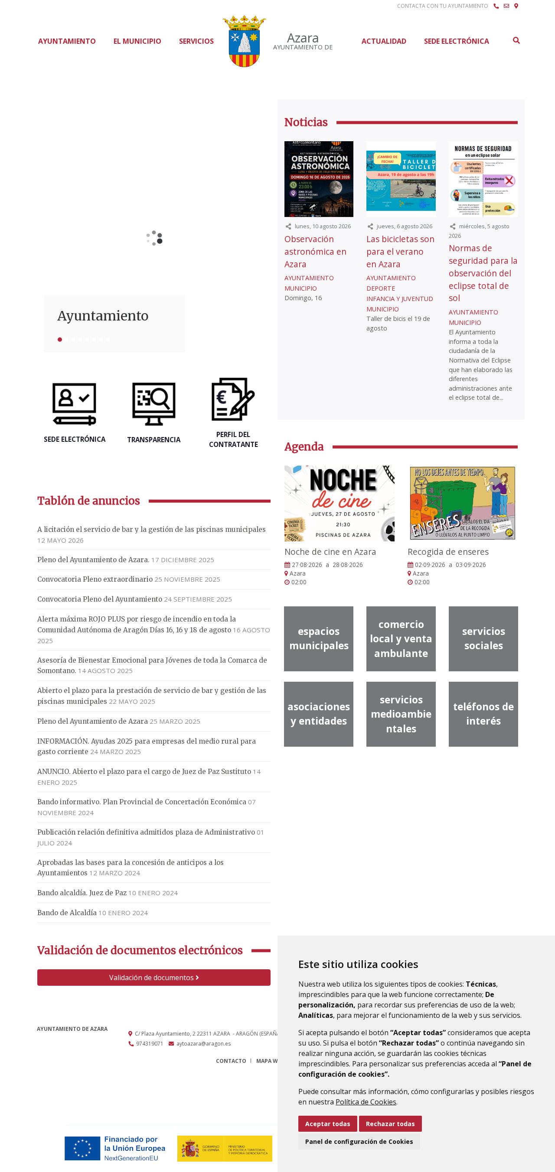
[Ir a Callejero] (516, 6)
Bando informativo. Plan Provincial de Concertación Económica (141, 802)
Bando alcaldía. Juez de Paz (82, 893)
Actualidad (384, 41)
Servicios (196, 41)
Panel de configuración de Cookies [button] (359, 1141)
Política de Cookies (366, 1102)
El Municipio (137, 41)
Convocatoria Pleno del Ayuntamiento (99, 599)
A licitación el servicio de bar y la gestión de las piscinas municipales (151, 529)
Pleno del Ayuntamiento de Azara (92, 721)
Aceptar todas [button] (327, 1124)
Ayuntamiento (67, 41)
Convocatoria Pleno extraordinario (95, 579)
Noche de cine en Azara (330, 551)
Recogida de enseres (448, 551)
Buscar (516, 40)
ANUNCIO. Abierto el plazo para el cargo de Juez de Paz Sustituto (144, 771)
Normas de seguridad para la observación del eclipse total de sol (483, 273)
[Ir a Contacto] (506, 6)
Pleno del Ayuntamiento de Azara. (93, 560)
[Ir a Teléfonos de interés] (496, 6)
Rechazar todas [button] (390, 1124)
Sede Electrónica (456, 41)
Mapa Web (270, 1061)
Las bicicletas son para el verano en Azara (400, 251)
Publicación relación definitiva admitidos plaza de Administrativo (146, 832)
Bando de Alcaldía (67, 913)
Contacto (231, 1061)
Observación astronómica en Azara (315, 251)
